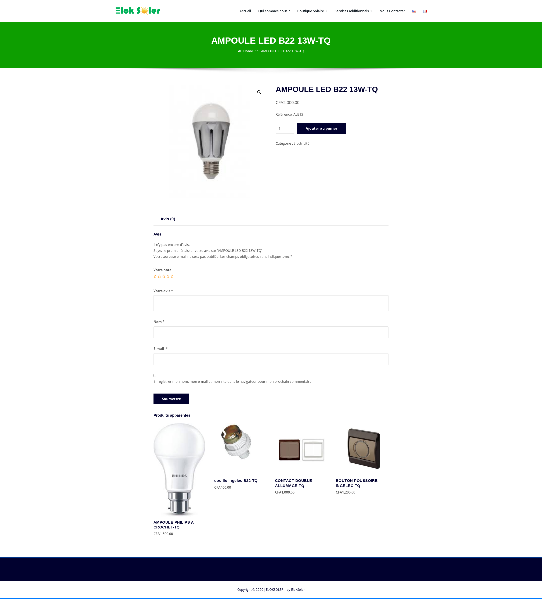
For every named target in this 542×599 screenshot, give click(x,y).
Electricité (301, 143)
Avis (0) (168, 218)
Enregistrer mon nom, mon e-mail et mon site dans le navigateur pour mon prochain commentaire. (232, 381)
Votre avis (163, 290)
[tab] (168, 220)
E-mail (160, 348)
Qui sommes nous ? (274, 11)
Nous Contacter (392, 11)
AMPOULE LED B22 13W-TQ (282, 51)
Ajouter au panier (321, 128)
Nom (159, 321)
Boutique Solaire (311, 11)
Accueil (245, 11)
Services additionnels (352, 11)
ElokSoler (298, 589)
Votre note (162, 270)
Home (248, 51)
